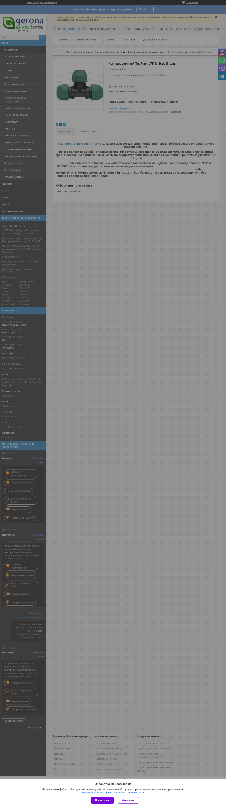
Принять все (102, 800)
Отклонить (128, 800)
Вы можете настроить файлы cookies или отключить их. (112, 792)
